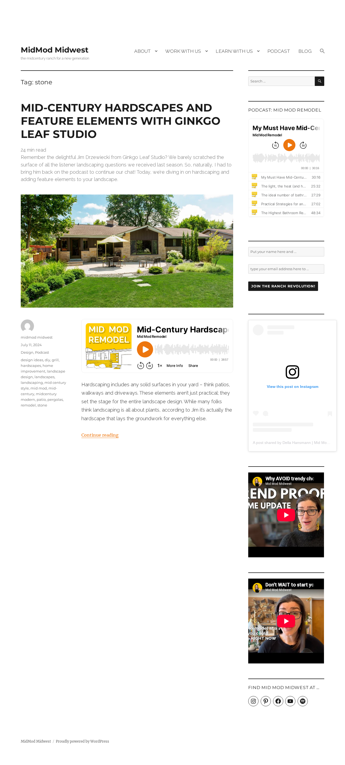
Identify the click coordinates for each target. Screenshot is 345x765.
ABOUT (142, 51)
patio (41, 399)
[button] (322, 51)
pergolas (55, 399)
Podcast (42, 352)
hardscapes (31, 365)
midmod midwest (37, 337)
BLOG (305, 51)
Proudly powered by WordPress (82, 741)
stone (42, 405)
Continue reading (100, 435)
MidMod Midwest (54, 49)
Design (27, 352)
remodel (28, 405)
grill (55, 360)
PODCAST (278, 51)
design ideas (32, 360)
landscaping (32, 382)
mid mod (38, 388)
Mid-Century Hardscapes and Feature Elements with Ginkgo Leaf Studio (120, 121)
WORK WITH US (183, 51)
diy (47, 360)
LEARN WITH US (234, 51)
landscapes (44, 377)
